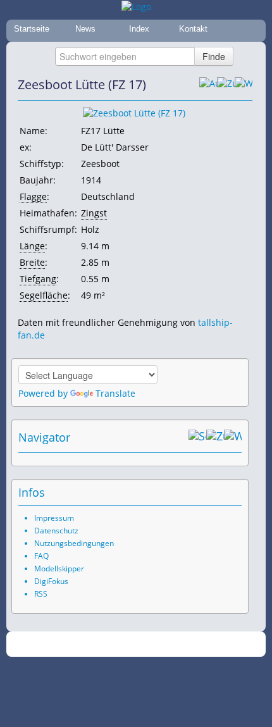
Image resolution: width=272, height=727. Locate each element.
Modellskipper (59, 568)
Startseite (31, 29)
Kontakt (193, 29)
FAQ (41, 555)
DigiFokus (51, 581)
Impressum (54, 518)
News (85, 29)
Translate (115, 393)
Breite (32, 262)
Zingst (94, 213)
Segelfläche (44, 295)
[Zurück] (226, 85)
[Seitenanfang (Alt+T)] (197, 437)
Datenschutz (56, 530)
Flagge (33, 196)
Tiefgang (38, 279)
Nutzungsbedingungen (74, 543)
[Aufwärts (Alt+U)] (208, 85)
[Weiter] (243, 85)
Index (139, 29)
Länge (32, 246)
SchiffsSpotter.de (151, 644)
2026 (110, 644)
